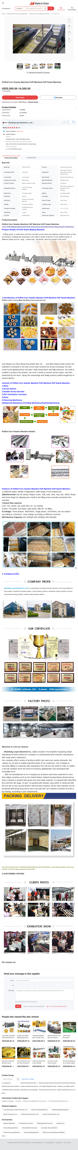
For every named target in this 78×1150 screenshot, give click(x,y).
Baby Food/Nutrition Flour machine (67, 1090)
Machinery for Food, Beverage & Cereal (39, 13)
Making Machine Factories (45, 1123)
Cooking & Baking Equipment (60, 1110)
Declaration (59, 1142)
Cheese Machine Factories (29, 1128)
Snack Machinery (55, 13)
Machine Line (60, 1123)
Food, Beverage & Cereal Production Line (15, 1110)
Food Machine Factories (26, 1123)
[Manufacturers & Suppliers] (39, 3)
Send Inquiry (20, 97)
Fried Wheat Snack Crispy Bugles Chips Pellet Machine (11, 1090)
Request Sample (33, 102)
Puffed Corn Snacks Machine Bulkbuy (54, 1132)
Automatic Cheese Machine (49, 1128)
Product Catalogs (28, 1079)
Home (3, 13)
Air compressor (6, 1083)
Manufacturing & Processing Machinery (17, 13)
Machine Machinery (9, 1123)
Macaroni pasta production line (48, 1083)
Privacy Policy (67, 1142)
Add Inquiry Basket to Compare (39, 72)
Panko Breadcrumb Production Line (11, 1086)
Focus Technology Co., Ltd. (27, 1142)
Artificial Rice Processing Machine (29, 1090)
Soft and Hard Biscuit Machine (66, 1083)
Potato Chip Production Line (51, 1114)
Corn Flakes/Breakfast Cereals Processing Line (48, 1086)
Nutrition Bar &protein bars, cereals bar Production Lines (29, 1083)
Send (18, 1006)
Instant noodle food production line (29, 1086)
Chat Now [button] (59, 97)
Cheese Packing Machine (31, 1132)
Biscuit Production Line (10, 1114)
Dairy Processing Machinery (39, 1110)
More (3, 1136)
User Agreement (50, 1142)
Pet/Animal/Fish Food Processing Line (48, 1090)
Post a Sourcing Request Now (57, 1006)
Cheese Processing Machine (11, 1132)
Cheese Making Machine (10, 1128)
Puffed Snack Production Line (30, 1114)
